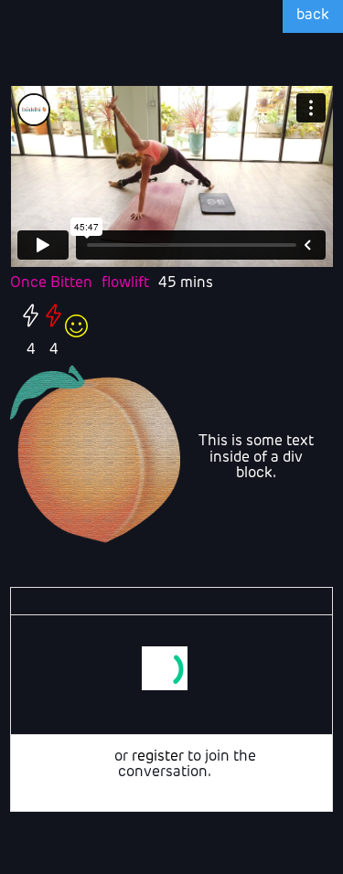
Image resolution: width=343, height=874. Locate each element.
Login (92, 757)
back (312, 15)
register (158, 757)
